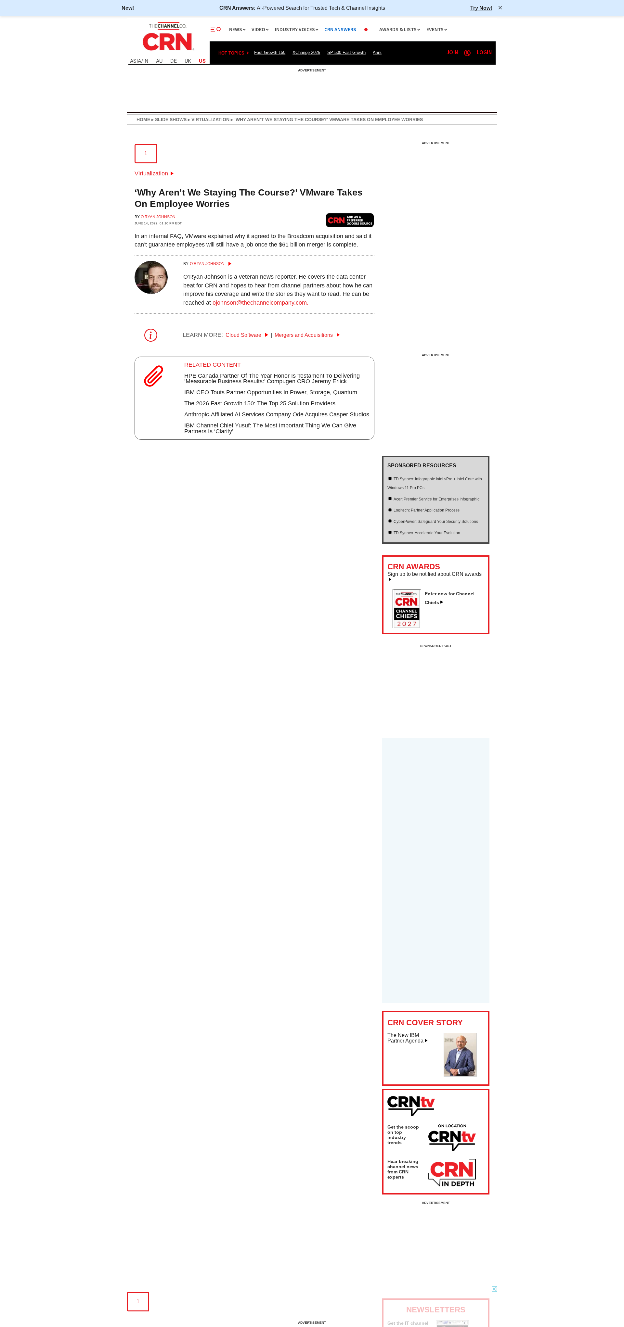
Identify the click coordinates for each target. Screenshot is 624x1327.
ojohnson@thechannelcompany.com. (260, 302)
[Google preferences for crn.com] (350, 220)
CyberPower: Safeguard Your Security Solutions (436, 521)
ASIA (135, 61)
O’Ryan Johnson (158, 217)
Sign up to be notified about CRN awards (434, 574)
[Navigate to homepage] (167, 51)
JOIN (452, 53)
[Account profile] (467, 53)
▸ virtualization (208, 119)
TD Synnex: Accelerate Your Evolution (427, 533)
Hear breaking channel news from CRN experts (402, 1169)
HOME (143, 119)
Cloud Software (244, 335)
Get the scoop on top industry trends (403, 1134)
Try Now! (481, 8)
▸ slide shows (168, 119)
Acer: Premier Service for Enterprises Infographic (436, 499)
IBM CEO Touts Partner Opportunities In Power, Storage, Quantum (270, 392)
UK (188, 61)
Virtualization (151, 173)
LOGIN (484, 53)
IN (145, 61)
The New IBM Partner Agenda (405, 1038)
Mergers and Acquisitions (304, 335)
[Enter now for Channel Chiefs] (409, 626)
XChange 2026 (306, 52)
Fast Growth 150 (269, 52)
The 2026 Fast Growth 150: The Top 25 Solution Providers (259, 403)
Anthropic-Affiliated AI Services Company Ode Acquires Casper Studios (276, 414)
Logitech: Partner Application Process (427, 510)
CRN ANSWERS (340, 29)
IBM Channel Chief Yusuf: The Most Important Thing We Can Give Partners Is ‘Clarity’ (270, 428)
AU (159, 61)
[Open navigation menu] (215, 29)
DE (173, 61)
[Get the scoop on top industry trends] (452, 1138)
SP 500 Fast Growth (346, 52)
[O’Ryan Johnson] (151, 292)
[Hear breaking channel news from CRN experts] (452, 1173)
